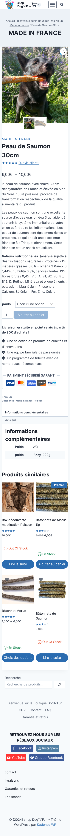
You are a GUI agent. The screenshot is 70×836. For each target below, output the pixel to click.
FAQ (48, 710)
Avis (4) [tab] (10, 420)
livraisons (12, 780)
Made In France (35, 33)
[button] (63, 51)
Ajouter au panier (31, 315)
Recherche (13, 678)
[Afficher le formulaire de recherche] (61, 4)
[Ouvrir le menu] (52, 4)
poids (6, 304)
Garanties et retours (20, 789)
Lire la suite (18, 564)
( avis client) (28, 163)
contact (10, 772)
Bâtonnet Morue (14, 611)
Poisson (38, 400)
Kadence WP (46, 824)
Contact (35, 710)
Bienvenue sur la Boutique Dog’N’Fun (35, 703)
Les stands (13, 797)
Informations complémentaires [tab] (26, 412)
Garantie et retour (35, 717)
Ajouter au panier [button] (51, 564)
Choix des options (18, 658)
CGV (22, 710)
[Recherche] (59, 685)
